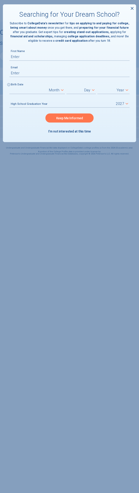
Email (14, 67)
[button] (8, 85)
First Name (18, 51)
